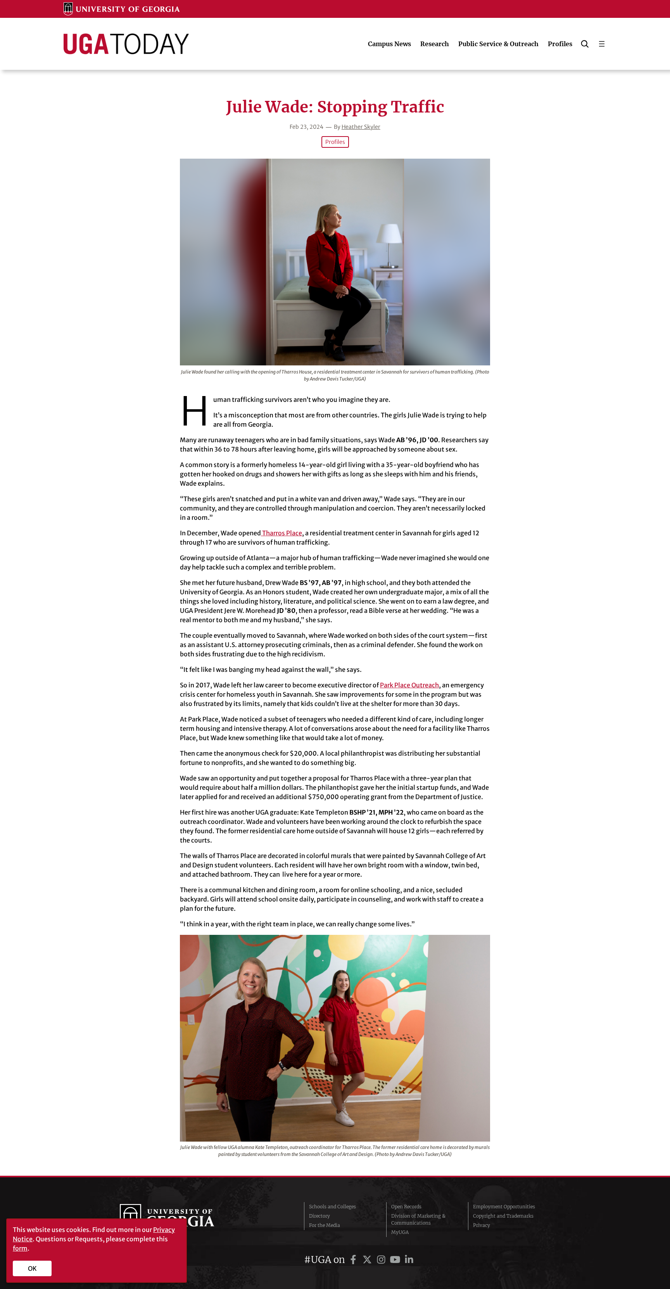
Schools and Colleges (332, 1206)
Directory (319, 1216)
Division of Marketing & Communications (418, 1219)
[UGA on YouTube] (396, 1260)
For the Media (324, 1225)
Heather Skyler (361, 126)
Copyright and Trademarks (503, 1216)
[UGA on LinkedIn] (409, 1260)
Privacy (481, 1225)
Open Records (406, 1206)
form (20, 1248)
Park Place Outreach (409, 685)
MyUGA (400, 1232)
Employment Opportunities (504, 1206)
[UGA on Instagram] (382, 1260)
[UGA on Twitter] (368, 1260)
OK (32, 1268)
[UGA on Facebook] (354, 1260)
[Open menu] (601, 43)
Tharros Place (281, 533)
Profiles (335, 141)
